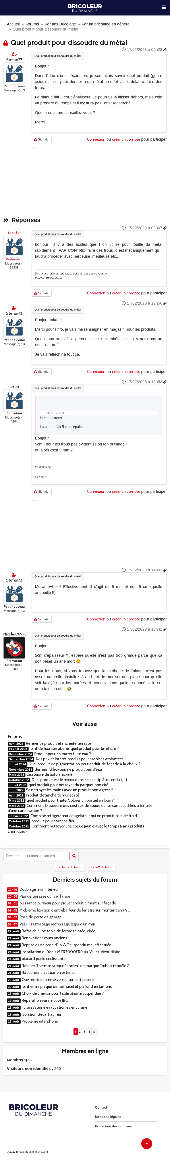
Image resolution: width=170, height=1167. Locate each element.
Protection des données (113, 1126)
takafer (14, 232)
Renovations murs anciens (44, 937)
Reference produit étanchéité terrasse (58, 743)
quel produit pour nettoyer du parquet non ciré (68, 784)
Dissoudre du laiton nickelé (49, 774)
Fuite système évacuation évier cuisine (54, 1007)
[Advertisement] (99, 180)
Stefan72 (14, 59)
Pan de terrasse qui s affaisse (44, 896)
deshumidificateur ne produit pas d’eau (68, 769)
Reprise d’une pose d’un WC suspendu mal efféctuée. (67, 944)
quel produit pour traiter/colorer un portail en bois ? (70, 800)
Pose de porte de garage (40, 917)
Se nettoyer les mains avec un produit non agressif (69, 789)
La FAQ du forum (102, 867)
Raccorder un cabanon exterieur (49, 972)
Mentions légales (108, 1117)
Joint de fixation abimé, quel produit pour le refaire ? (74, 748)
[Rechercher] (74, 856)
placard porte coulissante (44, 958)
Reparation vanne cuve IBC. (45, 1000)
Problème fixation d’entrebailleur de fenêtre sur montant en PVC (74, 910)
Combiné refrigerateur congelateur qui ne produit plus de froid (83, 815)
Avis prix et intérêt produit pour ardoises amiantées (79, 758)
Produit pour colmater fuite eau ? (62, 753)
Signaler (43, 139)
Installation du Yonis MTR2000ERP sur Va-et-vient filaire (71, 951)
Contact (101, 1107)
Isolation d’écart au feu (41, 1014)
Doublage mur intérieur (39, 889)
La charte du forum (69, 867)
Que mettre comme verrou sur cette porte (58, 979)
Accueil (13, 24)
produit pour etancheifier (52, 821)
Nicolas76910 (15, 634)
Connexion (96, 139)
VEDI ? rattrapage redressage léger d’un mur (57, 924)
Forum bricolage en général (106, 24)
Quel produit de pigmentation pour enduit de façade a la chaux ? (84, 764)
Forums (32, 24)
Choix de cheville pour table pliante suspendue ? (63, 993)
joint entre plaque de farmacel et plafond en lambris (67, 986)
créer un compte (126, 139)
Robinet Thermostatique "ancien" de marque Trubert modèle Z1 (76, 965)
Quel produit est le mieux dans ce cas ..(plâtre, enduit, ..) (79, 779)
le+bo (14, 386)
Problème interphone (40, 1021)
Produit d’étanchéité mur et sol (52, 795)
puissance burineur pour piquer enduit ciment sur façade (67, 903)
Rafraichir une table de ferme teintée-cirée (58, 931)
